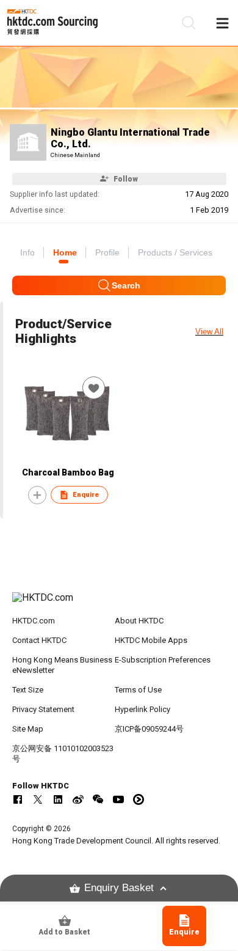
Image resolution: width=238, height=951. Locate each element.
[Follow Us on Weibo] (78, 799)
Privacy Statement (43, 709)
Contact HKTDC (39, 640)
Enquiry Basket (119, 888)
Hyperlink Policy (142, 709)
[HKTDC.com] (119, 603)
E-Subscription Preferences (163, 659)
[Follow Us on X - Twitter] (37, 799)
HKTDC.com (33, 620)
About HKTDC (139, 620)
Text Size (27, 689)
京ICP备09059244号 (149, 728)
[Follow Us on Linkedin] (57, 799)
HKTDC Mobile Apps (151, 640)
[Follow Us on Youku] (138, 799)
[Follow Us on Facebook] (17, 799)
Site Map (27, 728)
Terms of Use (138, 689)
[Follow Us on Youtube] (118, 799)
